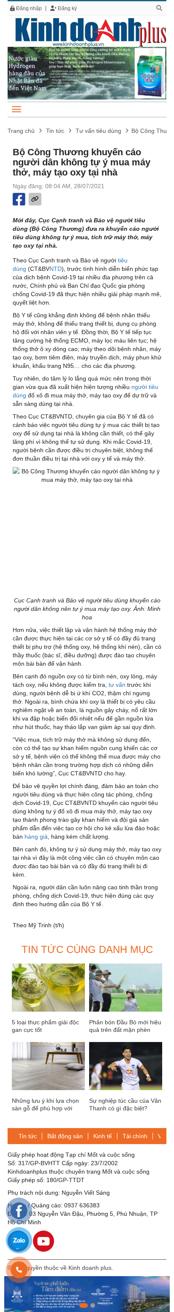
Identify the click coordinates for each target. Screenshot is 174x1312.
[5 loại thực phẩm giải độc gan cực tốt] (48, 988)
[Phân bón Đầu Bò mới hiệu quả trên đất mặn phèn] (125, 988)
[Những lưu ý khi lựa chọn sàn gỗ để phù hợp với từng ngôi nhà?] (48, 1066)
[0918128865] (19, 1269)
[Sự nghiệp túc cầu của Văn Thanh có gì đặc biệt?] (125, 1066)
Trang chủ (21, 130)
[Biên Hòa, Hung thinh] (87, 1294)
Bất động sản (65, 1136)
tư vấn (117, 684)
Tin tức (55, 130)
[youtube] (43, 1240)
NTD (55, 268)
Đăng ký (67, 8)
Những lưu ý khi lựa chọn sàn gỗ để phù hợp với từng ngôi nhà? (45, 1108)
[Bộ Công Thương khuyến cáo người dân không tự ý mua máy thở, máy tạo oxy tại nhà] (87, 31)
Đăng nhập (28, 8)
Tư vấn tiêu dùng (98, 130)
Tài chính (134, 1136)
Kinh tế (102, 1136)
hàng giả (36, 836)
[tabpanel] (87, 1294)
